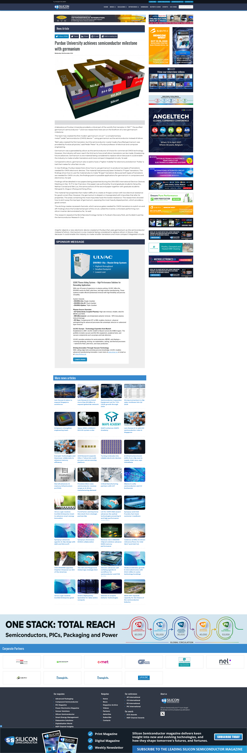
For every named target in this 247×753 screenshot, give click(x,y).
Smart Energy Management (66, 717)
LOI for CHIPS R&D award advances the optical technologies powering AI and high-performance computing (111, 516)
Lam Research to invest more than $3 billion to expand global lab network (88, 402)
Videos (106, 708)
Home (106, 7)
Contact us (188, 1)
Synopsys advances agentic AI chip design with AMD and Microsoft (64, 542)
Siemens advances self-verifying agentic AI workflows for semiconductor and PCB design (110, 572)
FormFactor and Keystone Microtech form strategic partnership (88, 514)
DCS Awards (132, 715)
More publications (163, 1)
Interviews (133, 7)
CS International (133, 700)
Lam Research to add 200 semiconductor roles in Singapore (134, 430)
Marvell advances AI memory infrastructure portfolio (63, 486)
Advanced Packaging (64, 699)
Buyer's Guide (155, 7)
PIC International (134, 706)
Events (165, 7)
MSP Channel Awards (135, 718)
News (112, 7)
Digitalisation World (63, 723)
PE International (133, 703)
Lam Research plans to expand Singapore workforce (63, 402)
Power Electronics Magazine (67, 708)
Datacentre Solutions (64, 720)
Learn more (80, 359)
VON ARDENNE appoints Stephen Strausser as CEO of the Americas (64, 570)
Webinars (144, 7)
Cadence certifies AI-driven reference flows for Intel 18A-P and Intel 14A (134, 542)
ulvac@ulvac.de (80, 354)
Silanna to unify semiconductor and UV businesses (133, 486)
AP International (133, 697)
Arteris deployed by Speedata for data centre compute (88, 598)
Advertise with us (177, 1)
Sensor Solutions (62, 711)
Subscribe (153, 1)
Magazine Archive (110, 705)
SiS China (173, 7)
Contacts (106, 720)
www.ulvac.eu (113, 352)
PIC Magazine (61, 705)
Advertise (107, 714)
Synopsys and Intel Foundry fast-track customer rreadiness (132, 514)
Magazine (121, 7)
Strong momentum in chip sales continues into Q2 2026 (134, 402)
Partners (106, 711)
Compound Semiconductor (66, 702)
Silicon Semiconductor (64, 714)
